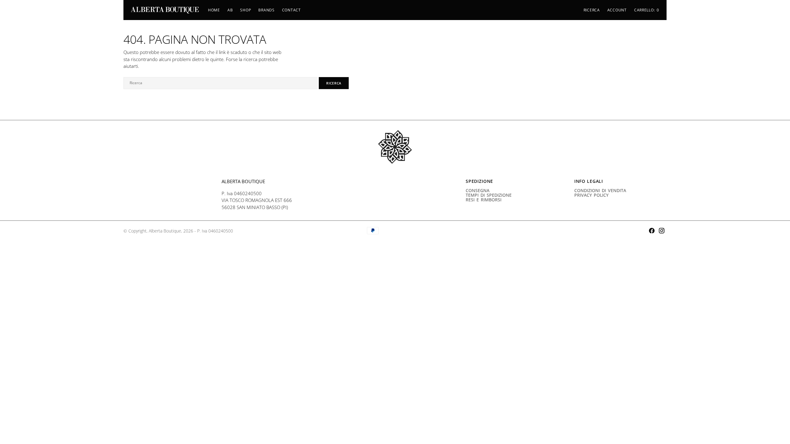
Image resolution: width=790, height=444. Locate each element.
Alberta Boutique (165, 231)
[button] (617, 10)
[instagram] (662, 231)
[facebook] (652, 231)
